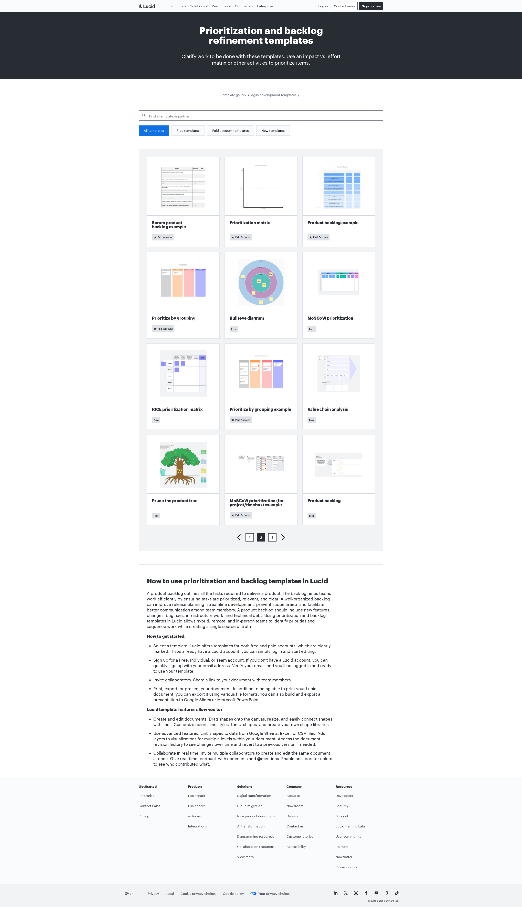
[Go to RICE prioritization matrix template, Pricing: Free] (183, 387)
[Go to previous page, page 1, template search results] (240, 537)
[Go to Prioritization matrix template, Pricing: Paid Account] (261, 202)
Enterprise (265, 6)
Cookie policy (233, 893)
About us (293, 795)
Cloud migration (249, 806)
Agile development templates (273, 95)
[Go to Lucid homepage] (153, 6)
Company (242, 6)
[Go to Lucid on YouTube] (376, 893)
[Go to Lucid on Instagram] (356, 893)
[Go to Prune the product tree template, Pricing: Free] (183, 480)
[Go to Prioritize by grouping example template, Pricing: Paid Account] (261, 387)
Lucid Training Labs (351, 826)
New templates (273, 130)
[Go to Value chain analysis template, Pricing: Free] (339, 387)
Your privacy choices (274, 893)
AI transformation (251, 826)
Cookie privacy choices (198, 893)
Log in (323, 6)
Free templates (188, 130)
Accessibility (296, 846)
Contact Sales (149, 806)
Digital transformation (254, 795)
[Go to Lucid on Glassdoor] (387, 893)
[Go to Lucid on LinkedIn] (336, 893)
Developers (344, 795)
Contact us (295, 826)
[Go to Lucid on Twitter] (346, 893)
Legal (170, 893)
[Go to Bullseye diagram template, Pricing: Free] (261, 295)
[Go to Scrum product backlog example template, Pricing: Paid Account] (183, 202)
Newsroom (294, 806)
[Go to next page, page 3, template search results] (281, 537)
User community (348, 836)
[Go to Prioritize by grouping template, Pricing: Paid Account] (183, 295)
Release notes (346, 867)
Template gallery (233, 95)
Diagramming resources (255, 836)
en (132, 893)
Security (342, 806)
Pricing (144, 816)
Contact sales (344, 6)
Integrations (197, 826)
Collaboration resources (255, 846)
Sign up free (371, 6)
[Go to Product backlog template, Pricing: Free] (339, 480)
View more (245, 857)
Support (342, 816)
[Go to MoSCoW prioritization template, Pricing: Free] (339, 295)
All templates (154, 130)
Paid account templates (230, 130)
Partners (342, 846)
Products (176, 6)
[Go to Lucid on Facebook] (366, 893)
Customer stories (299, 836)
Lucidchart (196, 806)
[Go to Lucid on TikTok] (397, 893)
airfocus (194, 816)
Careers (292, 816)
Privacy (153, 893)
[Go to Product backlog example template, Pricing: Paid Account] (339, 202)
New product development (258, 816)
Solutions (197, 6)
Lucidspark (196, 795)
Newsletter (344, 857)
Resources (220, 6)
